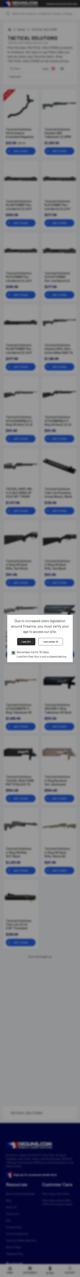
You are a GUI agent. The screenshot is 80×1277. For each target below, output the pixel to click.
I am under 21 (50, 641)
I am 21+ (26, 641)
